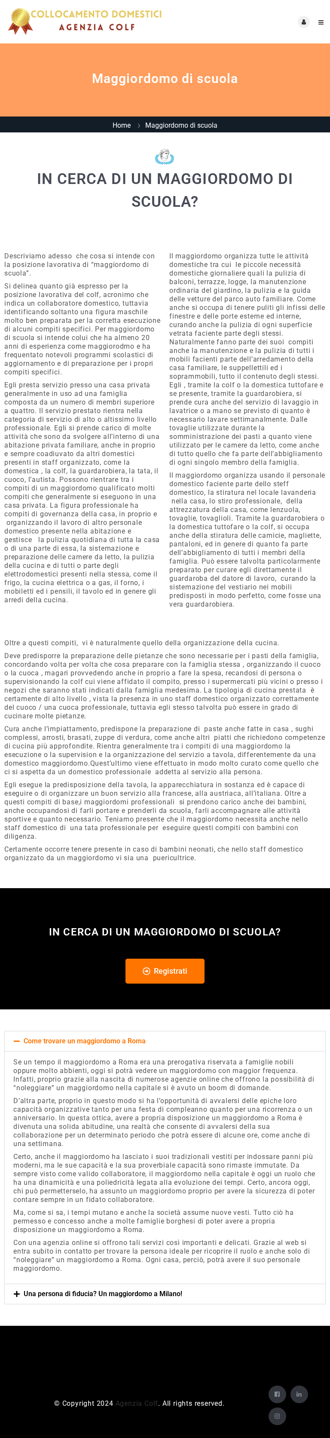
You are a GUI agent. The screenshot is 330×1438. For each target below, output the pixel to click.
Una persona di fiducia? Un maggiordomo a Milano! (103, 1294)
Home (122, 125)
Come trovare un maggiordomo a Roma (85, 1041)
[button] (165, 1041)
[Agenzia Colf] (85, 21)
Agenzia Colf (137, 1403)
